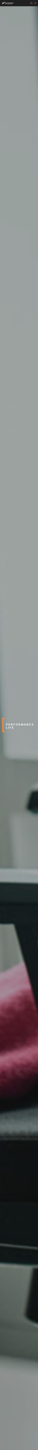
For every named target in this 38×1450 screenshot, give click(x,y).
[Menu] (35, 3)
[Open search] (31, 3)
